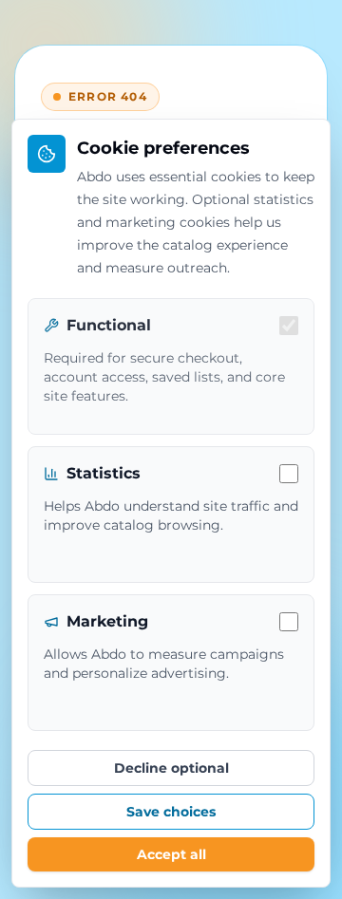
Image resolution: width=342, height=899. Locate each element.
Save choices (171, 811)
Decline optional (171, 768)
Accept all (171, 854)
